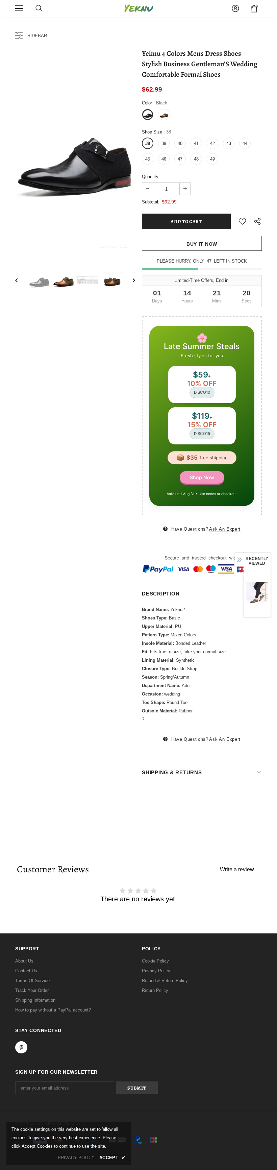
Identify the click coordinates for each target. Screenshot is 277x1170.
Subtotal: (150, 201)
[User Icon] (235, 8)
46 (163, 159)
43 (228, 143)
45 (147, 159)
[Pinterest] (21, 1047)
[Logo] (138, 8)
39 (163, 143)
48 (196, 159)
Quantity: (151, 176)
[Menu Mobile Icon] (19, 8)
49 (212, 159)
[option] (75, 153)
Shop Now (202, 477)
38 (147, 143)
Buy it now (201, 244)
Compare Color (115, 245)
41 (196, 143)
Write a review (237, 869)
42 (212, 143)
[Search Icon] (38, 8)
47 (180, 159)
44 (245, 143)
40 (180, 143)
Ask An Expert (224, 529)
